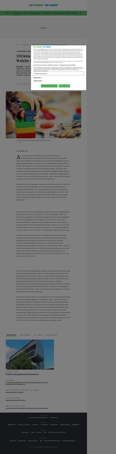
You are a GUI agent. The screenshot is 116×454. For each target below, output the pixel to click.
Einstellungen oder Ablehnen (49, 85)
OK (64, 85)
